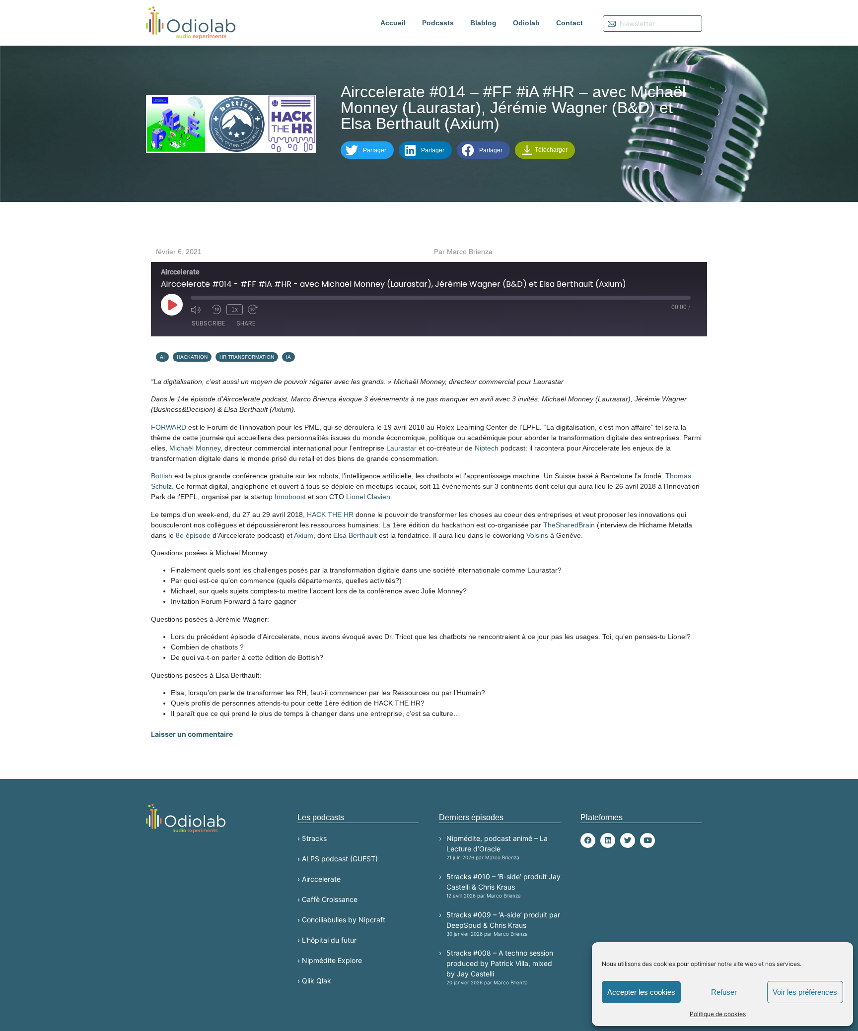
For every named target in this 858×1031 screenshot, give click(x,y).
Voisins (537, 535)
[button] (367, 150)
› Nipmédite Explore (329, 960)
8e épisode (193, 535)
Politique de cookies (718, 1014)
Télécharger (550, 149)
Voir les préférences (805, 992)
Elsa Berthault (355, 535)
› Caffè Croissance (327, 899)
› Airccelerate (319, 879)
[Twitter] (627, 840)
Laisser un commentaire (192, 734)
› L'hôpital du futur (327, 940)
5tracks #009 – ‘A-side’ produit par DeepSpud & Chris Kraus (503, 923)
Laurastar (401, 448)
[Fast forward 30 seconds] (256, 310)
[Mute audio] (199, 309)
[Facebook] (587, 840)
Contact (569, 23)
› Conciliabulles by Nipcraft (341, 919)
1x (234, 309)
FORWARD (168, 427)
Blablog (483, 23)
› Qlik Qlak (314, 980)
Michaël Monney (194, 448)
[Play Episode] (172, 305)
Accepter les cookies (641, 992)
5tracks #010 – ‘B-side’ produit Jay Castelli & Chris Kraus (503, 885)
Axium (303, 535)
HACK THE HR (330, 514)
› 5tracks (312, 838)
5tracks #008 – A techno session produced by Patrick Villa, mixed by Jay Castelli (499, 967)
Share (245, 323)
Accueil (393, 23)
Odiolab (526, 23)
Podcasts (438, 23)
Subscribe (208, 323)
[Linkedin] (607, 840)
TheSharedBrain (569, 525)
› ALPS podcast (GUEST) (337, 858)
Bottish (161, 476)
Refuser (724, 992)
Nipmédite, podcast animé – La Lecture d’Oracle (497, 847)
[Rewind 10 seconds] (216, 310)
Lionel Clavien (368, 497)
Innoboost (290, 497)
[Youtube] (647, 840)
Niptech (487, 448)
